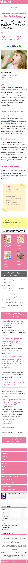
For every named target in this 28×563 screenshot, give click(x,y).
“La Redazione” (11, 31)
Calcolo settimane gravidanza (10, 476)
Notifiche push (5, 529)
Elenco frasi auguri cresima (13, 302)
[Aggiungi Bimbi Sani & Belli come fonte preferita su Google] (14, 231)
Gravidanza (5, 453)
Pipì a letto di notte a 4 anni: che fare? (13, 383)
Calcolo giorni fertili (7, 483)
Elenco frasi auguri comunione (14, 294)
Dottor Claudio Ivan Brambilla (8, 407)
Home (2, 10)
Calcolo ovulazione (7, 479)
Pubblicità (4, 512)
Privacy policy (5, 516)
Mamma (4, 466)
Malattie (4, 463)
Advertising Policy (6, 527)
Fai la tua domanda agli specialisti (14, 440)
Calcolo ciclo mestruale (8, 489)
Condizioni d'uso (5, 518)
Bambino (7, 10)
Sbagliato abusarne (7, 77)
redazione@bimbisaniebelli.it (11, 555)
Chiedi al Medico (6, 5)
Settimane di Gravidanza (19, 5)
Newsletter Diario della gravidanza (9, 525)
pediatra (10, 120)
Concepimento (6, 450)
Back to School (14, 7)
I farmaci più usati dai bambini (10, 75)
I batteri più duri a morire (9, 79)
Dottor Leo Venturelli (7, 388)
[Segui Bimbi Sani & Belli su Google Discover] (14, 15)
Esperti (3, 523)
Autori (3, 522)
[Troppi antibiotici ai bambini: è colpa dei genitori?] (14, 59)
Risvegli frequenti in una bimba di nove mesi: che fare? (12, 341)
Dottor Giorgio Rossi (7, 369)
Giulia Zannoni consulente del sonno (10, 346)
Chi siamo (4, 511)
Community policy (5, 520)
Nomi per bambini (7, 486)
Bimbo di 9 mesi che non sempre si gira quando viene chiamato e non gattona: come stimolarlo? (13, 361)
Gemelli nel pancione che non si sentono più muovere (13, 323)
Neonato (4, 456)
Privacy (3, 514)
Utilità (3, 473)
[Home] (10, 1)
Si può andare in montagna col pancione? (10, 421)
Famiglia (4, 469)
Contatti (3, 509)
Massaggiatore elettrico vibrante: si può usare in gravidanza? (13, 401)
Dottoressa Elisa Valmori (8, 328)
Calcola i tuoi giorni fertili (13, 280)
